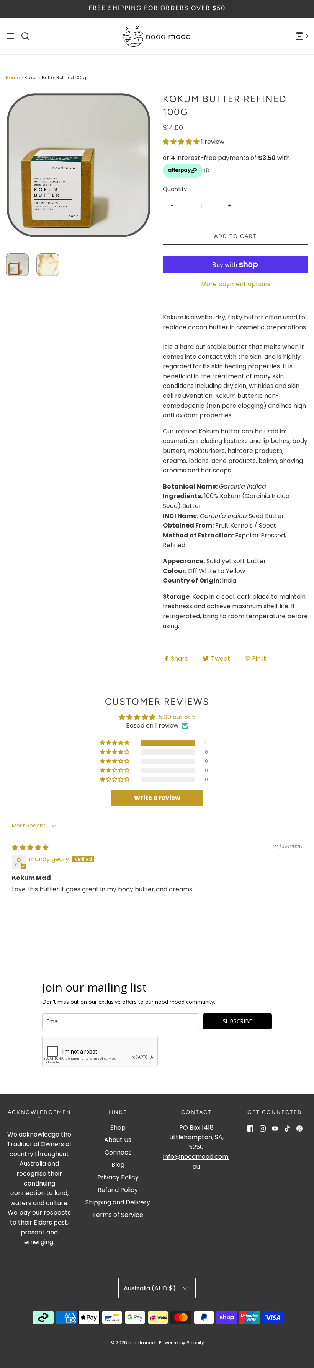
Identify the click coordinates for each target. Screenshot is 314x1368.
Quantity (175, 189)
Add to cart (235, 236)
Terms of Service (117, 1214)
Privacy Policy (118, 1177)
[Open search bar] (28, 36)
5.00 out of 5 (177, 717)
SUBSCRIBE (237, 1021)
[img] (30, 847)
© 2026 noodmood (132, 1342)
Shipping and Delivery (117, 1202)
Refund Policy (118, 1190)
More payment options (235, 284)
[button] (17, 264)
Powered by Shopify (181, 1342)
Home (13, 77)
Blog (117, 1164)
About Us (117, 1139)
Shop (118, 1127)
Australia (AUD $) (150, 1288)
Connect (118, 1152)
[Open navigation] (10, 36)
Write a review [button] (157, 797)
